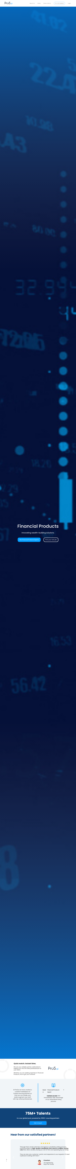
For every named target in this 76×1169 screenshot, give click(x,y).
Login (69, 3)
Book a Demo (47, 3)
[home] (8, 3)
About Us (32, 3)
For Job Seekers (59, 3)
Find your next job (51, 540)
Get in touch (38, 1123)
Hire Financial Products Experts (29, 540)
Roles (39, 3)
